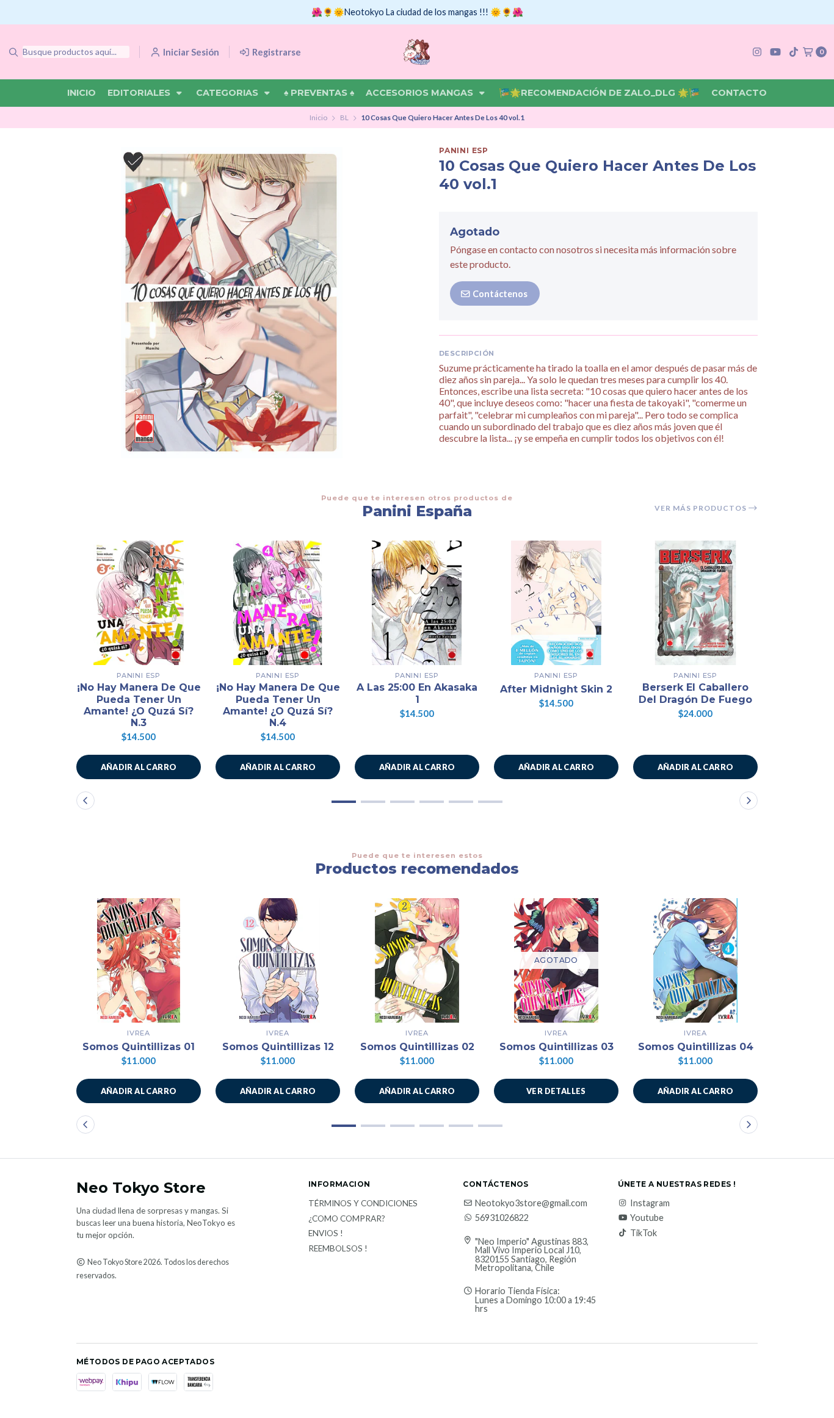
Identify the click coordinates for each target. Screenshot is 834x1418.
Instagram (650, 1203)
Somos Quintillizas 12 (278, 1047)
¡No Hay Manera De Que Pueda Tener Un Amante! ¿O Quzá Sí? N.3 (139, 705)
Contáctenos (499, 294)
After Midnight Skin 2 (556, 689)
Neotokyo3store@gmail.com (531, 1203)
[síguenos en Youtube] (775, 51)
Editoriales (140, 92)
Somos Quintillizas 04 (695, 1047)
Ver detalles (556, 1091)
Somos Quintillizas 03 (556, 1047)
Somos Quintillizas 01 (138, 1047)
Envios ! (325, 1233)
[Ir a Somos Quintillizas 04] (695, 960)
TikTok (643, 1233)
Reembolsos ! (338, 1249)
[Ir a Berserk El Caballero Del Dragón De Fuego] (695, 603)
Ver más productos (702, 508)
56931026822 (502, 1218)
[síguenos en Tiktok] (794, 51)
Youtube (647, 1218)
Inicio (81, 92)
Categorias (228, 92)
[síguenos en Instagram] (757, 51)
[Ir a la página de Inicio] (416, 52)
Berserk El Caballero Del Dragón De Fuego (695, 693)
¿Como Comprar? (346, 1219)
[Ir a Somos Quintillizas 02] (417, 960)
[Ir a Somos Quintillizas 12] (278, 960)
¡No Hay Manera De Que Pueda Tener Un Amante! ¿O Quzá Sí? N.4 (278, 705)
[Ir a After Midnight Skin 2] (556, 603)
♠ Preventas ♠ (319, 92)
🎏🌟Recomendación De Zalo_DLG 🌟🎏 (599, 92)
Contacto (739, 92)
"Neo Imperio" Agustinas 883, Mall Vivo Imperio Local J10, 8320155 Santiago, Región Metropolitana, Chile (532, 1255)
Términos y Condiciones (363, 1204)
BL (344, 117)
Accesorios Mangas (421, 92)
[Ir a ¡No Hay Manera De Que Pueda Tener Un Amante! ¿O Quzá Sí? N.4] (278, 603)
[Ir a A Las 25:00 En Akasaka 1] (417, 603)
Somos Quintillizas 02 (417, 1047)
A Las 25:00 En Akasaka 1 (417, 693)
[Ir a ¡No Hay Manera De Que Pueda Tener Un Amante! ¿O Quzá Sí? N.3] (138, 603)
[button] (138, 767)
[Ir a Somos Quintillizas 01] (138, 960)
